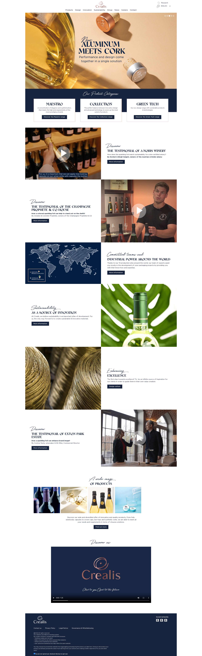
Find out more (101, 527)
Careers (124, 10)
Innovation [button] (87, 10)
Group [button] (109, 10)
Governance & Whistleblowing (82, 628)
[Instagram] (165, 620)
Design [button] (78, 10)
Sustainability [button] (99, 10)
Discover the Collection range (101, 117)
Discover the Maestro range (54, 117)
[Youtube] (157, 620)
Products (69, 10)
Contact (133, 10)
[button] (165, 15)
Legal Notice (63, 628)
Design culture (114, 386)
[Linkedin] (161, 620)
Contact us (37, 628)
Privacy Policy (50, 628)
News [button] (116, 10)
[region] (101, 51)
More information (116, 162)
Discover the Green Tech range (147, 117)
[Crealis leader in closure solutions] (101, 5)
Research (164, 3)
